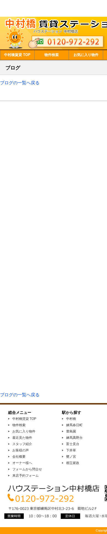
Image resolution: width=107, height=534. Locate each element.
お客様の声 (20, 450)
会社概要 (19, 457)
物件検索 (51, 55)
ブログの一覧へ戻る (20, 82)
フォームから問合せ (27, 469)
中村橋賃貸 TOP (17, 55)
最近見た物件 (22, 438)
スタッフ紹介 (22, 444)
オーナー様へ (22, 463)
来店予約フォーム (25, 475)
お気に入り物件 (86, 55)
